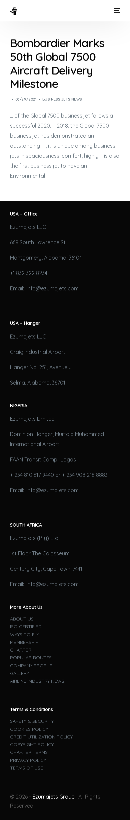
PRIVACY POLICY (28, 760)
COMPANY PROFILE (31, 666)
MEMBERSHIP (24, 642)
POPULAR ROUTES (31, 658)
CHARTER (20, 650)
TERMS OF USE (26, 768)
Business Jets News (62, 99)
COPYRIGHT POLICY (32, 744)
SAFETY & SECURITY (32, 721)
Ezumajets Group (53, 796)
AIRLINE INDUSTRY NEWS (37, 681)
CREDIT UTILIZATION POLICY (41, 737)
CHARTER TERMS (29, 752)
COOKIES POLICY (29, 729)
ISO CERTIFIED (26, 627)
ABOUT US (22, 619)
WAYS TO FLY (24, 635)
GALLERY (19, 673)
